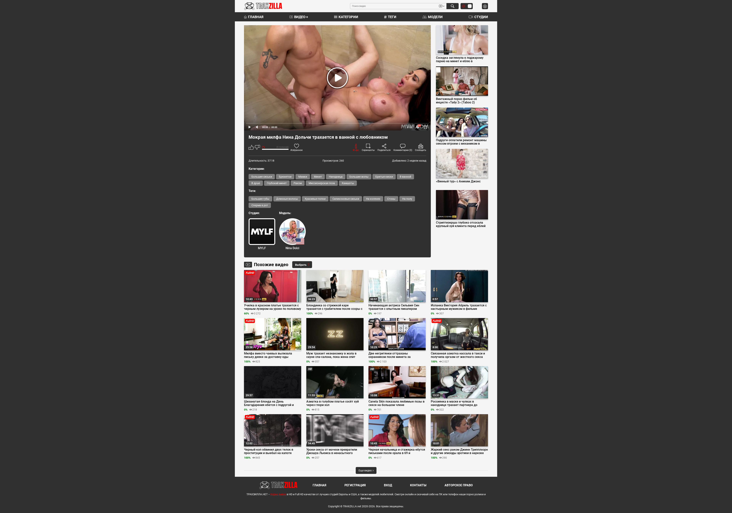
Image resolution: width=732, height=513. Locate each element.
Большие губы (260, 198)
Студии (481, 17)
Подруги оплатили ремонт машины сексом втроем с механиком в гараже (461, 142)
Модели (435, 17)
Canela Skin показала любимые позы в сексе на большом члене (396, 403)
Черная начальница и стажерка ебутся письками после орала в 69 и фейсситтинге (396, 451)
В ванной (405, 176)
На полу (407, 198)
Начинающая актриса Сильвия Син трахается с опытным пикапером (393, 307)
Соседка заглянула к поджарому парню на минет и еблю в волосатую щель (459, 59)
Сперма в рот (259, 205)
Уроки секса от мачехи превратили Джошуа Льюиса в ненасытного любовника (331, 451)
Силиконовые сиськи (345, 198)
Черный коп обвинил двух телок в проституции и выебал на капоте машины (268, 451)
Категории (348, 17)
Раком (298, 183)
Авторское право (459, 485)
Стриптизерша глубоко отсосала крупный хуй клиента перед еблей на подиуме (461, 224)
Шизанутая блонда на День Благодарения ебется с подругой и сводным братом (269, 403)
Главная (255, 17)
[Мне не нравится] (257, 148)
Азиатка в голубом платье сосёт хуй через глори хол (332, 403)
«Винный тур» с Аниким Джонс (458, 181)
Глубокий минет (277, 183)
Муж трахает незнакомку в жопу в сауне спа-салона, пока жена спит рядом (331, 355)
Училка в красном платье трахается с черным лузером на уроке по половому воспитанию (272, 307)
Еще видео (365, 470)
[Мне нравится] (251, 148)
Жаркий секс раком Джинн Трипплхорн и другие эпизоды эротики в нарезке (459, 451)
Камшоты (348, 183)
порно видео (278, 494)
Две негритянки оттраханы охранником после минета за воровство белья (389, 355)
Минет (318, 176)
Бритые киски (384, 176)
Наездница (336, 176)
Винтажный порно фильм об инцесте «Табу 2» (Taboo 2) (456, 100)
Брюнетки (285, 176)
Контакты (418, 485)
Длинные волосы (287, 198)
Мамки (302, 176)
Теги (392, 17)
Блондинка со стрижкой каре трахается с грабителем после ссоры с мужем (334, 307)
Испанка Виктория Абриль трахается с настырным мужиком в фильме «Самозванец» (459, 307)
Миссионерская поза (322, 183)
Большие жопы (358, 176)
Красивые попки (315, 198)
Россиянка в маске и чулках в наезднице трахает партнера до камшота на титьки (454, 403)
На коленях (373, 198)
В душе (255, 183)
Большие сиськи (261, 176)
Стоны (391, 198)
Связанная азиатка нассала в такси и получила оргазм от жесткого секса (458, 355)
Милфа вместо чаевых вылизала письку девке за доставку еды (268, 355)
